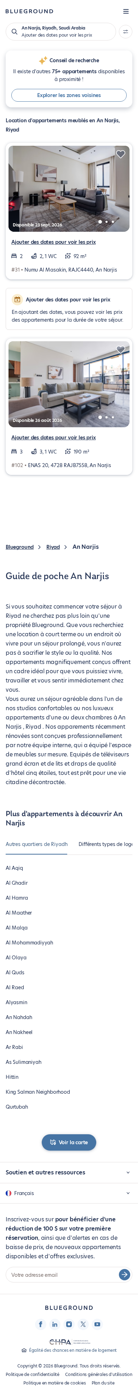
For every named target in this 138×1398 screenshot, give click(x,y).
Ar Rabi (14, 1047)
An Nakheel (19, 1032)
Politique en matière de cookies (54, 1383)
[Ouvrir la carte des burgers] (126, 11)
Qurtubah (17, 1106)
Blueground (20, 547)
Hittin (12, 1077)
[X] (83, 1324)
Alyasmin (16, 1002)
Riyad (53, 547)
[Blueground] (69, 1308)
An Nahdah (19, 1017)
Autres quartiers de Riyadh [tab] (36, 844)
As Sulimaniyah (23, 1062)
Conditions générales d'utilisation (98, 1374)
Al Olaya (16, 957)
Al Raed (15, 987)
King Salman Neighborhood (38, 1092)
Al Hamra (17, 897)
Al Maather (19, 912)
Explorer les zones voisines (69, 95)
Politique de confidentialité (32, 1374)
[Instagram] (69, 1324)
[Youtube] (97, 1324)
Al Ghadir (16, 883)
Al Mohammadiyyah (29, 942)
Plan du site (103, 1383)
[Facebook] (40, 1324)
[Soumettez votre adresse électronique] (124, 1274)
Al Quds (15, 972)
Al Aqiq (14, 868)
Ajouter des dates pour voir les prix (53, 242)
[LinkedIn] (55, 1324)
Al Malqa (17, 927)
